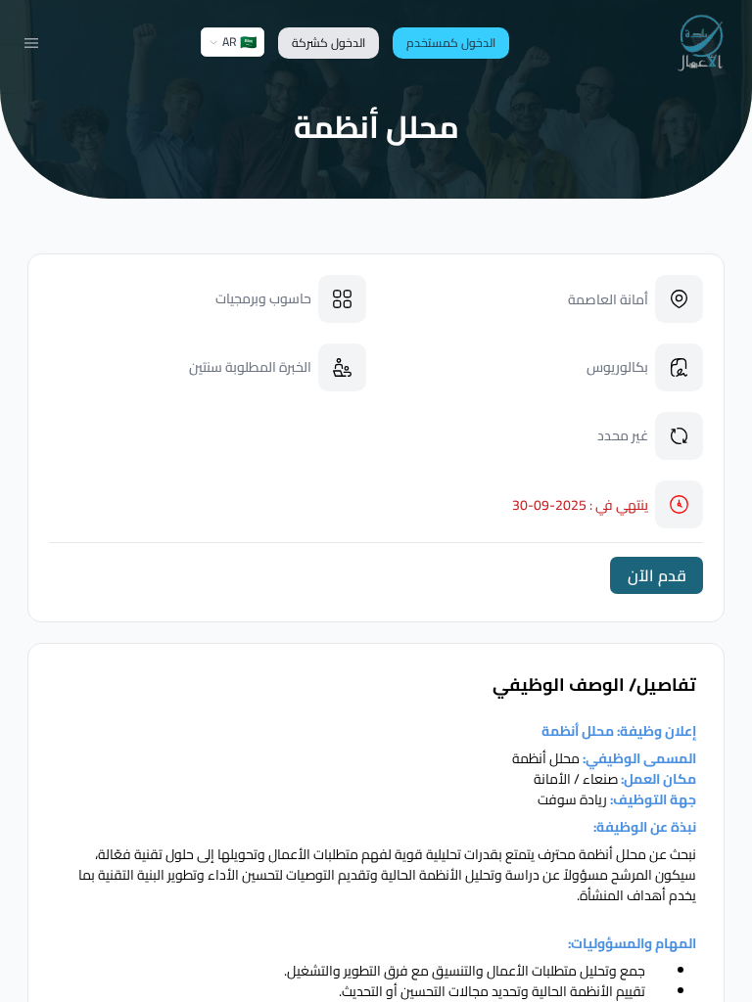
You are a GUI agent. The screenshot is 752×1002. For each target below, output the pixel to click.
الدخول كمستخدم (450, 42)
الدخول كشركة (328, 42)
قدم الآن (657, 575)
